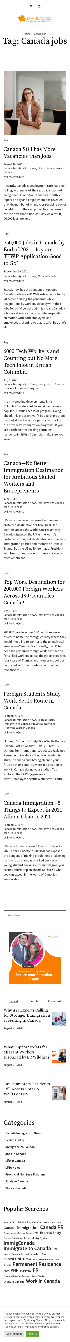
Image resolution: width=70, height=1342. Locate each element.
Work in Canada (47, 276)
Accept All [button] (32, 1333)
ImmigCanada (19, 1243)
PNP (14, 1270)
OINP (57, 1259)
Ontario (7, 1265)
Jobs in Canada (15, 1154)
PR (35, 1270)
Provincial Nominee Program (21, 388)
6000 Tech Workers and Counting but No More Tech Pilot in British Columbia (31, 361)
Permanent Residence (37, 1264)
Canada (36, 1222)
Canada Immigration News (20, 168)
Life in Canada (46, 168)
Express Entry (46, 720)
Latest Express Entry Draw (33, 1254)
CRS (36, 1233)
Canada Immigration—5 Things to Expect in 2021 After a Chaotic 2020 (33, 810)
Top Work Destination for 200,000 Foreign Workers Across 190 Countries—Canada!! (34, 592)
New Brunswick (46, 1259)
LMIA (35, 1259)
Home (27, 34)
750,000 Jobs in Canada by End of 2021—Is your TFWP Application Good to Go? (34, 253)
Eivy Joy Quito (15, 177)
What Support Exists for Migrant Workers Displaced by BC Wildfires (27, 1052)
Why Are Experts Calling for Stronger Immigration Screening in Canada (27, 1015)
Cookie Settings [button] (14, 1333)
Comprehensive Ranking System (18, 1233)
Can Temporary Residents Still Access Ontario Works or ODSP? (27, 1089)
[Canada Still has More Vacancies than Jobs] (35, 103)
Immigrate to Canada (51, 384)
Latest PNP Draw (18, 1258)
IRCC (56, 1249)
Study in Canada (16, 1181)
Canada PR (52, 1227)
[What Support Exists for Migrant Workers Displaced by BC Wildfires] (59, 1055)
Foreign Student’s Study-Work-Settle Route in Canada (33, 701)
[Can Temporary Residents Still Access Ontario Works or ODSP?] (59, 1092)
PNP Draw (25, 1270)
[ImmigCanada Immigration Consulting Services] (35, 18)
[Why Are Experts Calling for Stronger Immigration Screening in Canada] (59, 1019)
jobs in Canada (12, 1254)
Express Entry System (36, 1238)
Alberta (7, 1222)
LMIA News (12, 1167)
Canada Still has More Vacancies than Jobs (29, 153)
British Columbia (21, 1222)
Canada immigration (21, 1227)
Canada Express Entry (52, 1222)
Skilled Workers (39, 1276)
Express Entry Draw (13, 1238)
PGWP (6, 1271)
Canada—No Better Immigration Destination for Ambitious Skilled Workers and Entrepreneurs (34, 477)
